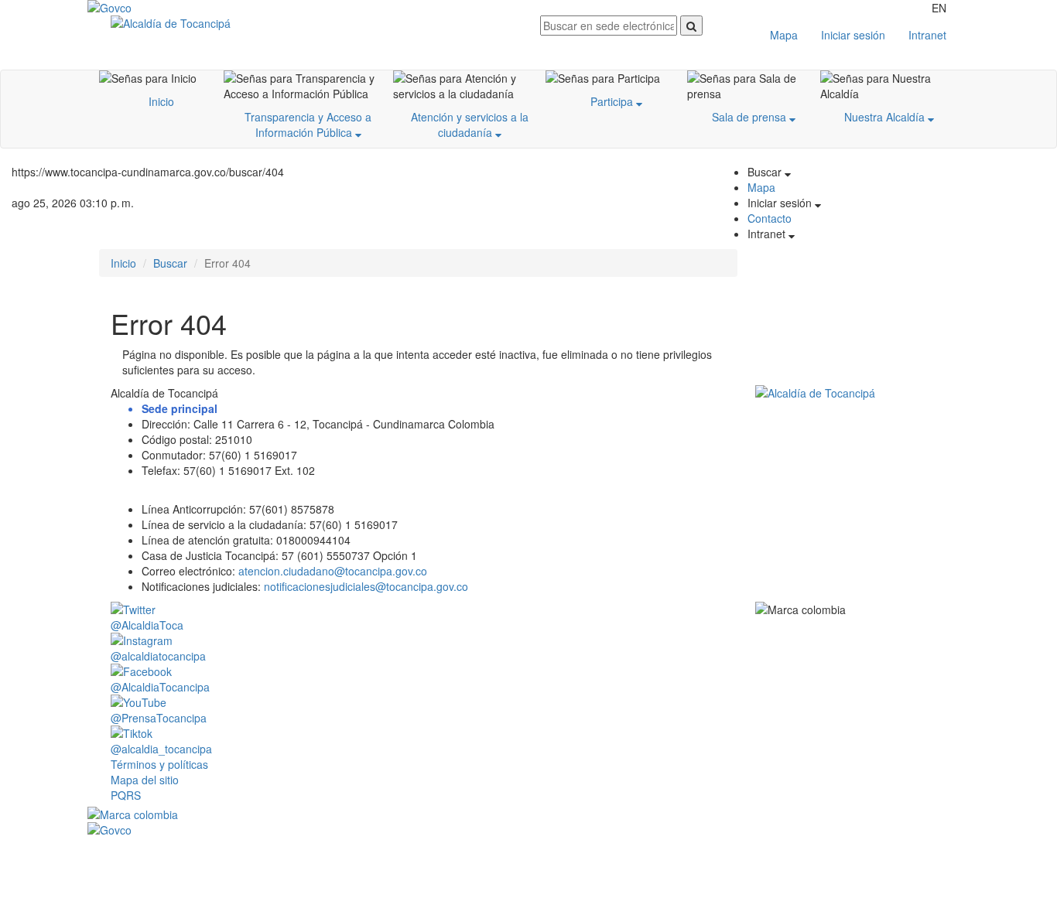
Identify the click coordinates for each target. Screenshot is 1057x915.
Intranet (927, 35)
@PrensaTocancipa (159, 718)
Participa (613, 101)
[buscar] (691, 25)
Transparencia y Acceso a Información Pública (308, 124)
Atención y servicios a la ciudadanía (469, 124)
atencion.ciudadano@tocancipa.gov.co (332, 571)
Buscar (170, 263)
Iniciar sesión (853, 35)
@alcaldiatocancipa (158, 656)
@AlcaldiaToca (147, 625)
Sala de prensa (750, 117)
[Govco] (160, 7)
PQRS (126, 795)
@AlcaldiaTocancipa (160, 687)
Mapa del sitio (145, 779)
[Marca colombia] (528, 814)
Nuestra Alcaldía (886, 117)
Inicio (161, 101)
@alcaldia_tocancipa (161, 748)
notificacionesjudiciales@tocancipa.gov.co (366, 586)
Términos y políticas (159, 764)
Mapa (784, 35)
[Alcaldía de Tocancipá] (314, 23)
